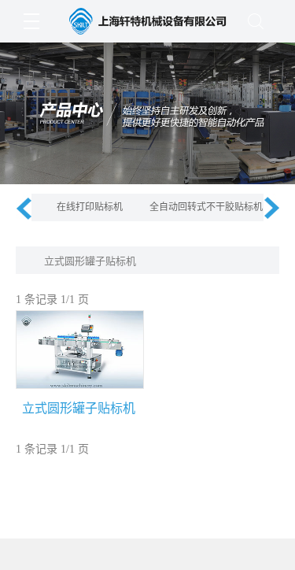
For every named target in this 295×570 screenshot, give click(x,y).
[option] (89, 207)
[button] (23, 207)
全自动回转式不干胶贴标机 (206, 207)
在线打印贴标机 (90, 207)
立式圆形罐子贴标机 (90, 261)
